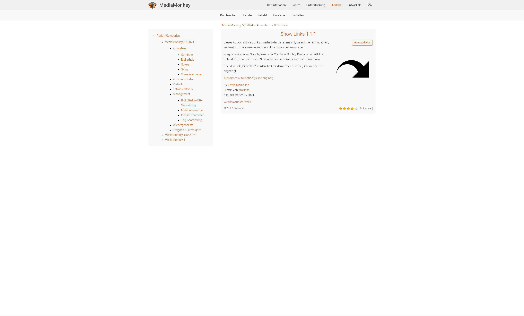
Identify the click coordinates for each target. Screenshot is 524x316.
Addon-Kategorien (168, 35)
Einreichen (280, 15)
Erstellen (298, 15)
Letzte (247, 15)
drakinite (243, 90)
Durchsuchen (228, 15)
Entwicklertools (183, 89)
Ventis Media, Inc (238, 85)
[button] (370, 5)
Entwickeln (354, 5)
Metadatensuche (192, 110)
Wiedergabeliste (183, 125)
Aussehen (263, 25)
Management (181, 94)
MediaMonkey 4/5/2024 (180, 134)
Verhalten (179, 84)
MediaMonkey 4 (175, 139)
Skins (184, 69)
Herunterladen (276, 5)
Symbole (187, 54)
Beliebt (262, 15)
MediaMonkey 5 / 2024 (237, 25)
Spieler (185, 64)
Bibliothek (280, 25)
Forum (296, 5)
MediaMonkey (174, 5)
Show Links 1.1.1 (298, 34)
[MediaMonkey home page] (152, 5)
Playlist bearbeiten (192, 115)
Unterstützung (315, 5)
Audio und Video (183, 79)
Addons (336, 5)
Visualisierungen (191, 74)
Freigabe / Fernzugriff (187, 130)
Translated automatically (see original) (248, 78)
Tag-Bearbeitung (191, 120)
